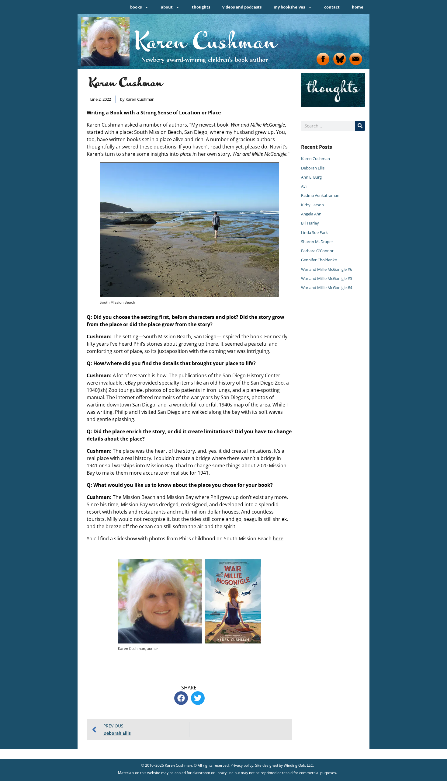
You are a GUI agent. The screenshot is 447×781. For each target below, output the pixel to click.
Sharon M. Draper (317, 241)
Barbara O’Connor (317, 250)
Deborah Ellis (312, 168)
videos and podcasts (242, 7)
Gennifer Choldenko (319, 260)
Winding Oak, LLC (298, 765)
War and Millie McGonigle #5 (326, 278)
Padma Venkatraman (320, 195)
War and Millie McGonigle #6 (326, 269)
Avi (304, 186)
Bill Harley (310, 223)
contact (332, 7)
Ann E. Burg (311, 177)
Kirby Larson (312, 204)
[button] (181, 698)
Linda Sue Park (314, 232)
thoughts (201, 7)
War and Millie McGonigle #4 (326, 287)
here (278, 538)
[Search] (360, 126)
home (357, 7)
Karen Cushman (315, 158)
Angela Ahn (311, 214)
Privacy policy (241, 765)
